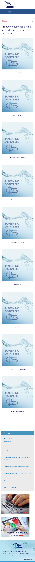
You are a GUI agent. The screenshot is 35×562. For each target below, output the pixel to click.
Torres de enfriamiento (10, 487)
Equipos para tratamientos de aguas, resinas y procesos (16, 449)
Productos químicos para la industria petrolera (16, 466)
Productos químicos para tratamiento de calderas (17, 473)
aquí (25, 512)
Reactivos (6, 480)
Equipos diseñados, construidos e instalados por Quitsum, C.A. (17, 440)
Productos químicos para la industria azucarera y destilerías (17, 458)
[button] (10, 12)
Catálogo (4, 21)
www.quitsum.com (16, 553)
